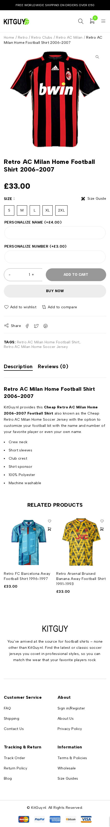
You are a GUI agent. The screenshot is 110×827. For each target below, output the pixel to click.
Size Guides (68, 778)
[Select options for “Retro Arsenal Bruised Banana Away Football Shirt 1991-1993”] (102, 529)
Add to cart (76, 275)
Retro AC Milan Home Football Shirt (48, 342)
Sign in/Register (71, 708)
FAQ (7, 708)
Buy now (55, 291)
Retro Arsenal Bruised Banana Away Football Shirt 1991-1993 (81, 578)
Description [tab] (18, 366)
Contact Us (14, 729)
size (8, 199)
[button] (97, 57)
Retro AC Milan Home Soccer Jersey (36, 347)
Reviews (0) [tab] (53, 366)
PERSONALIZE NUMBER (35, 246)
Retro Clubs (41, 37)
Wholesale (67, 768)
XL (47, 210)
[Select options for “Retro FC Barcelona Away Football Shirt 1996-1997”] (49, 529)
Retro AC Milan (69, 37)
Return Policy (15, 768)
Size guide (96, 198)
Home (9, 37)
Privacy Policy (70, 729)
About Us (66, 718)
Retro (23, 37)
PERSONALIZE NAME (33, 222)
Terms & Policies (72, 758)
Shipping (11, 718)
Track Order (14, 758)
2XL (61, 210)
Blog (8, 778)
